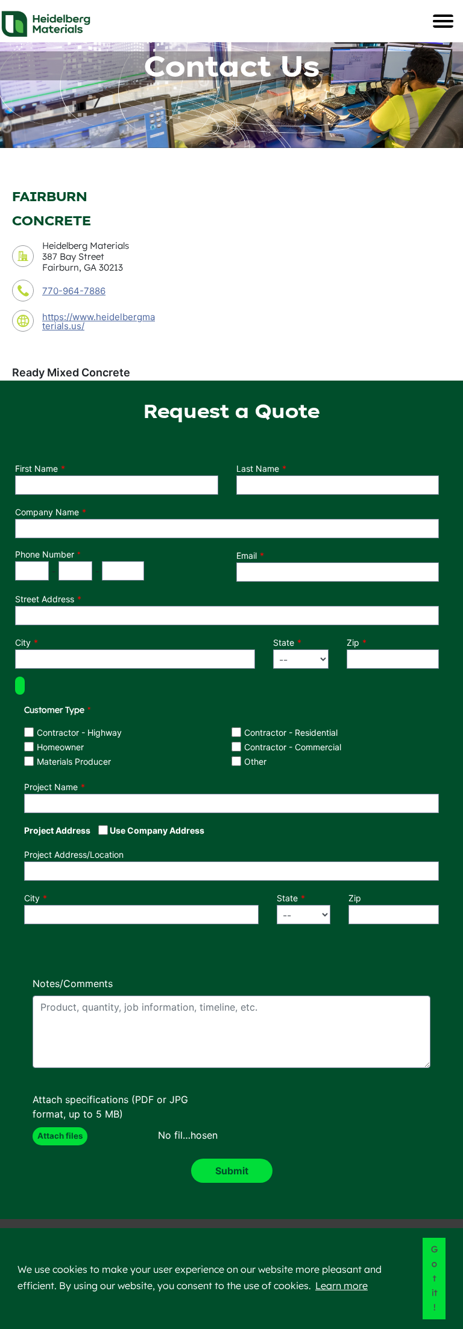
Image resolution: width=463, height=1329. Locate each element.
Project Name (51, 787)
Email (246, 555)
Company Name (47, 512)
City (23, 642)
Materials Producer (74, 761)
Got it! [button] (434, 1278)
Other (255, 761)
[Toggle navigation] (443, 21)
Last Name (257, 468)
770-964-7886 (74, 291)
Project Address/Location (74, 854)
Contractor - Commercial (292, 747)
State (283, 642)
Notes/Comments (73, 983)
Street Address (44, 599)
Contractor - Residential (291, 732)
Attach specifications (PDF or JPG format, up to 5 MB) (110, 1106)
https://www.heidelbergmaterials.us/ (98, 321)
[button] (20, 686)
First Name (36, 468)
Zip (353, 642)
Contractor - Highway (79, 732)
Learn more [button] (341, 1285)
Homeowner (60, 747)
